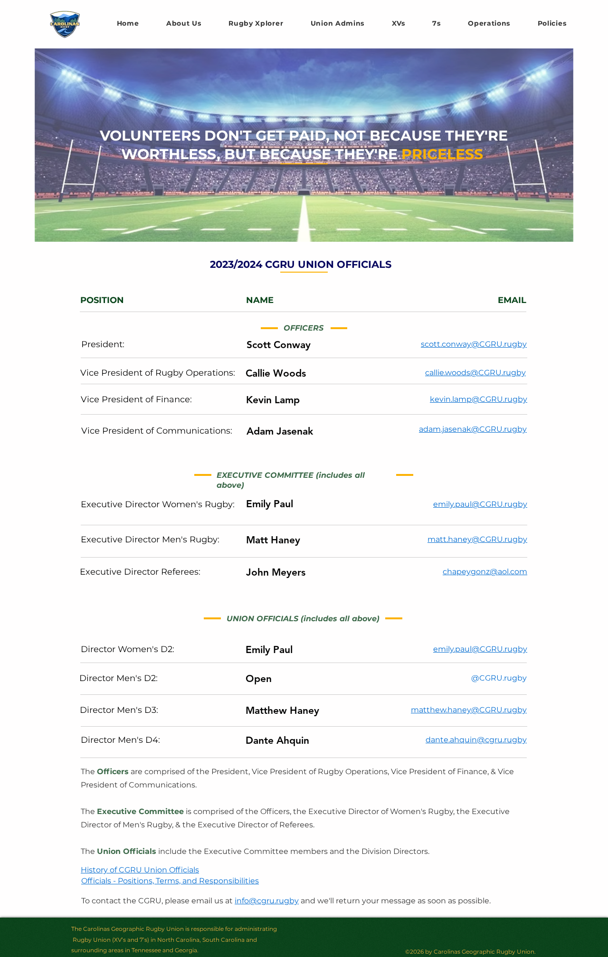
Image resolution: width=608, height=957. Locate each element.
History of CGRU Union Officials (140, 869)
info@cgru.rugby (267, 900)
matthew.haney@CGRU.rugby (469, 709)
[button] (398, 23)
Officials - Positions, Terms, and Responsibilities (170, 880)
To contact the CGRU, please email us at (158, 900)
